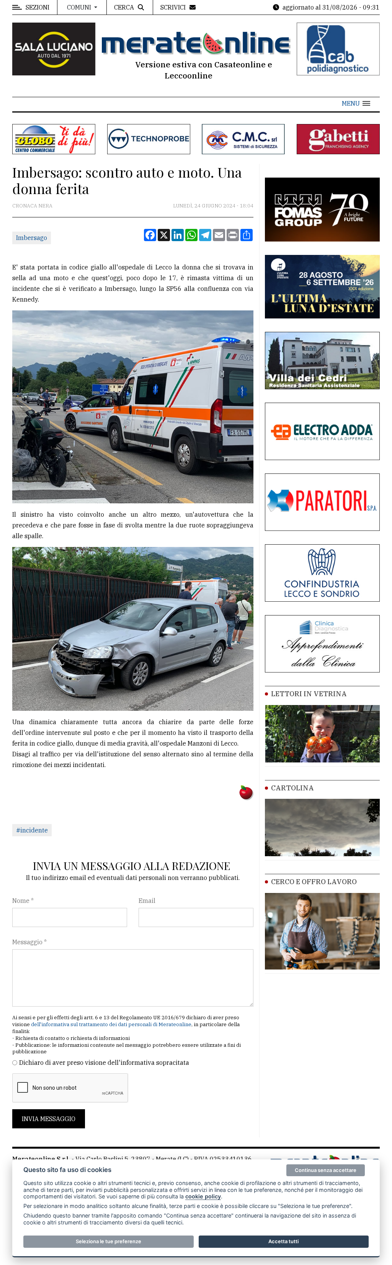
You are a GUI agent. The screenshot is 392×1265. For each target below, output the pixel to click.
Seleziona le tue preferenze (108, 1241)
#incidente (32, 830)
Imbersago (31, 238)
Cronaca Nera (32, 205)
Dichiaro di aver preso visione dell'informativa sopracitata (104, 1062)
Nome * (23, 900)
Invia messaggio (48, 1119)
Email (147, 900)
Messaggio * (29, 942)
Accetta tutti (283, 1241)
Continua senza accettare (325, 1170)
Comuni (80, 7)
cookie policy (203, 1196)
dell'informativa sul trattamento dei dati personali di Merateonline (111, 1024)
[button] (356, 103)
